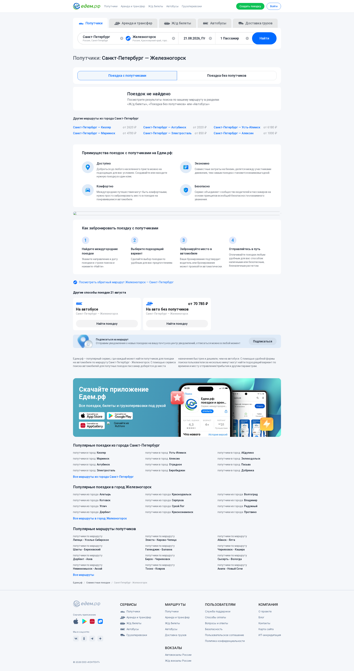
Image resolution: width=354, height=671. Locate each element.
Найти (264, 38)
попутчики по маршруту (91, 538)
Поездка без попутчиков (226, 75)
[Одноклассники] (84, 638)
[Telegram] (92, 638)
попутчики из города (92, 494)
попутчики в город (89, 452)
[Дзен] (100, 638)
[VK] (76, 638)
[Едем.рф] (86, 6)
